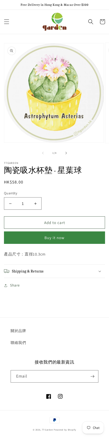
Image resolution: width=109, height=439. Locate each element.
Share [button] (15, 285)
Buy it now (54, 237)
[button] (6, 22)
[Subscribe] (92, 376)
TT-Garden (47, 429)
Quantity (10, 193)
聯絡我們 (18, 342)
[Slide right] (66, 153)
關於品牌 (18, 330)
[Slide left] (43, 153)
